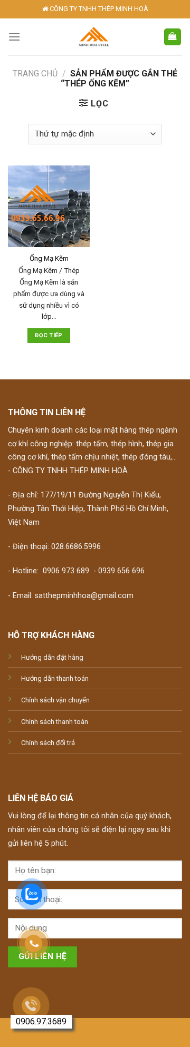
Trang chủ (35, 74)
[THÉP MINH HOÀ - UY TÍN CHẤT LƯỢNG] (93, 36)
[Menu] (14, 37)
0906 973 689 (66, 570)
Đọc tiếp (49, 335)
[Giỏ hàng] (173, 37)
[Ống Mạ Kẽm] (49, 206)
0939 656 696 (121, 570)
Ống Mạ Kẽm (49, 258)
